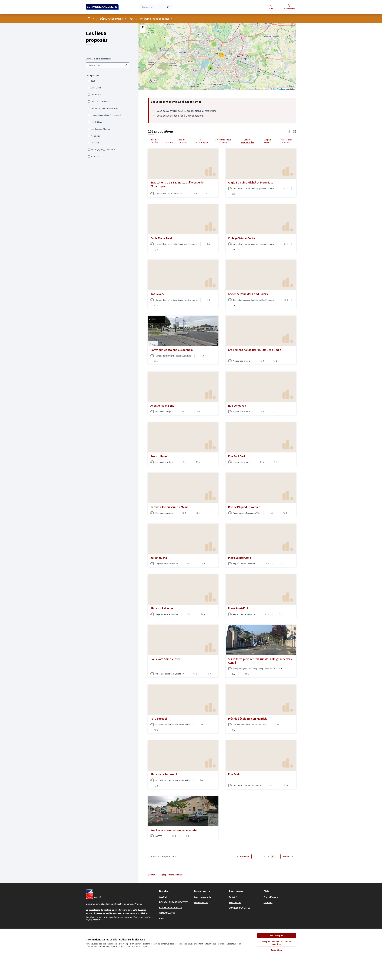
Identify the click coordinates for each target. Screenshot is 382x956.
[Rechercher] (168, 7)
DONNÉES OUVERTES (239, 907)
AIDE (161, 918)
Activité (233, 896)
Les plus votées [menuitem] (155, 141)
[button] (93, 75)
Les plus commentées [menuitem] (247, 141)
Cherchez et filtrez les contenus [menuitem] (98, 59)
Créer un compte (202, 896)
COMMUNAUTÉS (167, 912)
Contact (268, 902)
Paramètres (276, 950)
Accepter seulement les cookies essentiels (276, 942)
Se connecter (201, 902)
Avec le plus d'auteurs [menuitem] (286, 141)
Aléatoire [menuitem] (168, 142)
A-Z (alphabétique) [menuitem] (201, 141)
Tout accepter (276, 935)
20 (173, 856)
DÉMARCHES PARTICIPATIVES (117, 18)
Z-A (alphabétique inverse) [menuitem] (223, 141)
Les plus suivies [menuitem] (267, 141)
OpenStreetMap (278, 89)
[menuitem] (107, 65)
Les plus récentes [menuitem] (183, 141)
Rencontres (235, 902)
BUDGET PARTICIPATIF (170, 907)
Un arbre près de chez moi (154, 18)
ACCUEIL (163, 896)
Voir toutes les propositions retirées (165, 874)
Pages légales (271, 896)
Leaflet (266, 89)
